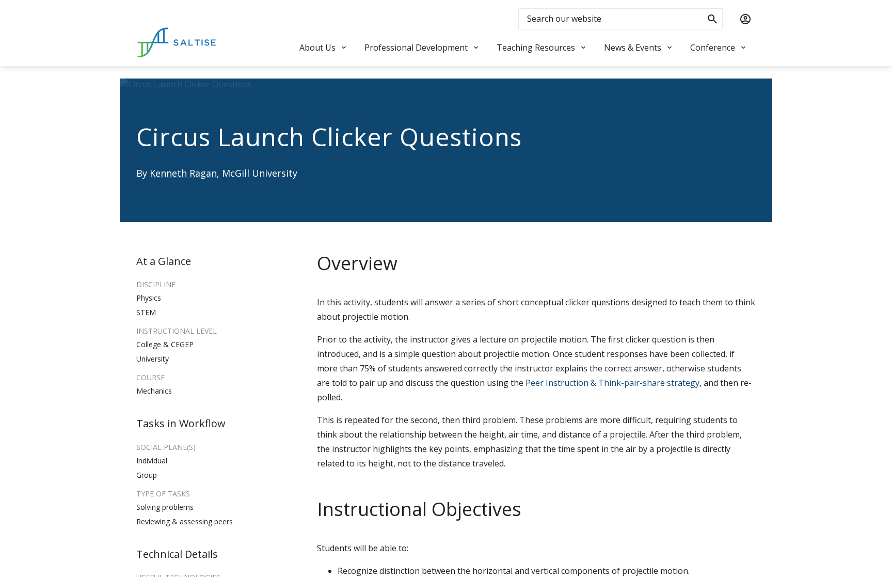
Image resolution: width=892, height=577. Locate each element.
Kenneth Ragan (183, 173)
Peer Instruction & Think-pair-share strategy (612, 382)
